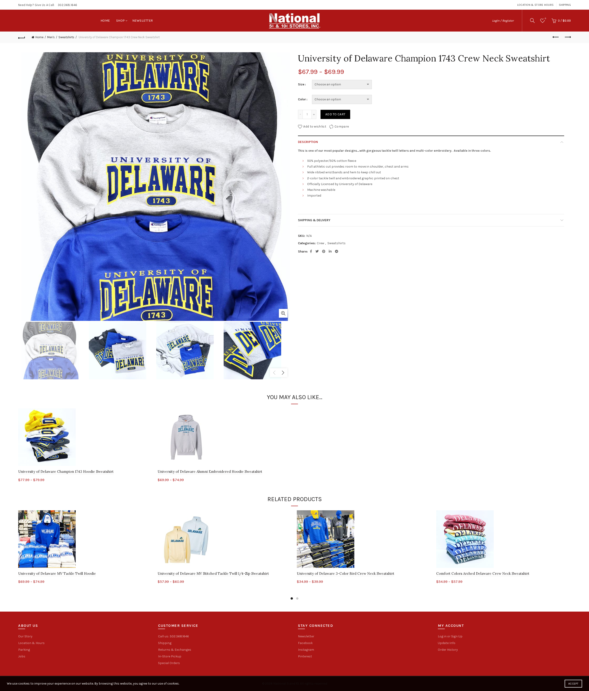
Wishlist (545, 18)
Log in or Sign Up (450, 636)
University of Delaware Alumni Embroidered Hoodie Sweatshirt (210, 471)
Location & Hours (31, 643)
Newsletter (142, 21)
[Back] (21, 37)
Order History (448, 650)
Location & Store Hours (535, 4)
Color (302, 99)
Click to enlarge (283, 313)
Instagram (306, 650)
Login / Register (503, 20)
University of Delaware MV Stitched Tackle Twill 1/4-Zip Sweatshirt (213, 573)
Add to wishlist (314, 126)
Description (308, 142)
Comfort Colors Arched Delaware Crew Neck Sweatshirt (482, 573)
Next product (567, 37)
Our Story (25, 636)
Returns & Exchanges (174, 650)
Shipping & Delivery (314, 220)
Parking (24, 650)
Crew (320, 243)
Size (301, 84)
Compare (342, 126)
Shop (120, 21)
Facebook (305, 643)
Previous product (556, 37)
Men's (51, 37)
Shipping (565, 4)
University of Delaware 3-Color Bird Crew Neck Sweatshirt (345, 573)
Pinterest (305, 656)
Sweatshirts (66, 37)
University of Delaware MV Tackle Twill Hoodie (57, 573)
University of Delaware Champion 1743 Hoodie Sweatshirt (66, 471)
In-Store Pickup (169, 656)
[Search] (532, 20)
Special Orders (169, 663)
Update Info (446, 643)
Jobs (21, 656)
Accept (573, 683)
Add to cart (335, 114)
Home (105, 21)
